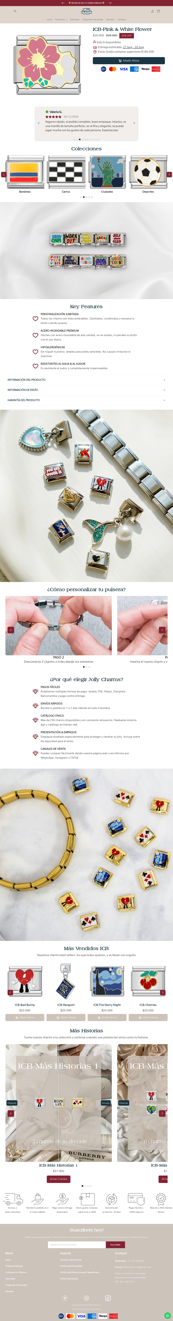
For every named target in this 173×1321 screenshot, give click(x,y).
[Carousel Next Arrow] (110, 3)
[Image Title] (86, 1298)
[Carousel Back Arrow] (63, 3)
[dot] (74, 139)
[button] (15, 11)
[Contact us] (167, 1315)
